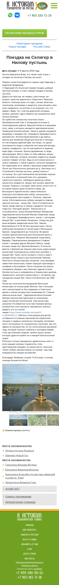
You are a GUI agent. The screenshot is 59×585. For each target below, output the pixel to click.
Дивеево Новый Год (16, 455)
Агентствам (29, 553)
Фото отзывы (29, 539)
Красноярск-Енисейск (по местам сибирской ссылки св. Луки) (30, 476)
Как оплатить (29, 529)
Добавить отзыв (29, 544)
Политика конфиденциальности (29, 562)
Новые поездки (17, 46)
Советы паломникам (18, 496)
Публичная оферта (29, 566)
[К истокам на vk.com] (17, 17)
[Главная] (27, 9)
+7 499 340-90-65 (29, 573)
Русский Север (41, 46)
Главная (30, 525)
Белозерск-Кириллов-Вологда (22, 470)
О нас (29, 549)
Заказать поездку (30, 534)
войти (26, 430)
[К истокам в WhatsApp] (10, 17)
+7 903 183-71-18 (39, 15)
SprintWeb (37, 569)
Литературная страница (20, 502)
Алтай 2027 (12, 488)
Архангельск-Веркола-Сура (20, 482)
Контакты (29, 558)
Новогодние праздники (30, 43)
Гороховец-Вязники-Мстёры (21, 465)
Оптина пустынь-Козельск (19, 450)
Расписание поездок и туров (24, 33)
